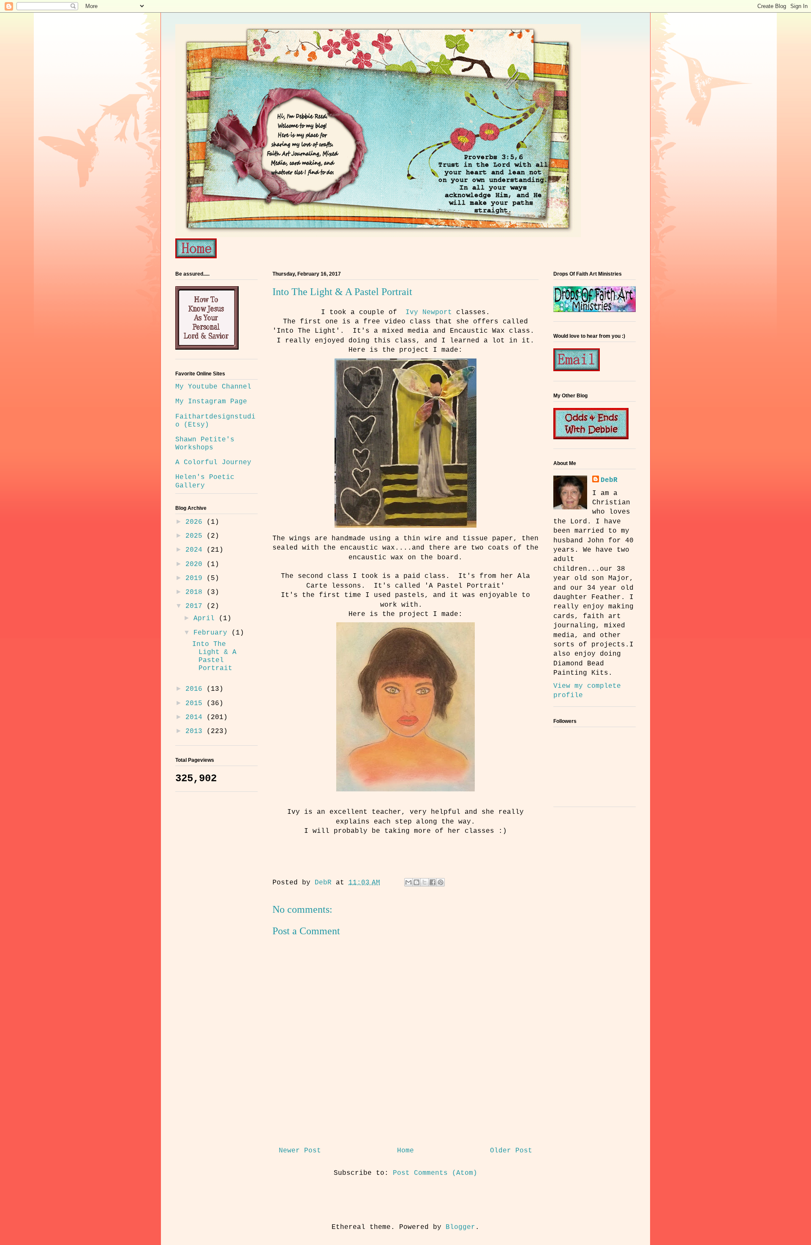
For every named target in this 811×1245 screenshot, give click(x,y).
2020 (196, 564)
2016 (196, 689)
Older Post (511, 1151)
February (212, 633)
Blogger (460, 1227)
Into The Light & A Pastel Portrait (214, 656)
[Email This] (408, 882)
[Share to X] (424, 882)
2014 (196, 717)
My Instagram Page (211, 401)
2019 (196, 578)
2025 (196, 536)
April (206, 618)
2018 (196, 592)
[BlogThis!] (416, 882)
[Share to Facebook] (432, 882)
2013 (196, 731)
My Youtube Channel (213, 387)
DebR (609, 480)
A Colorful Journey (213, 462)
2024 (196, 550)
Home (405, 1151)
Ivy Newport (429, 312)
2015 (196, 703)
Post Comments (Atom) (435, 1173)
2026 (196, 522)
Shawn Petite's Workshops (204, 443)
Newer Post (300, 1151)
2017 (196, 606)
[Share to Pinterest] (440, 882)
